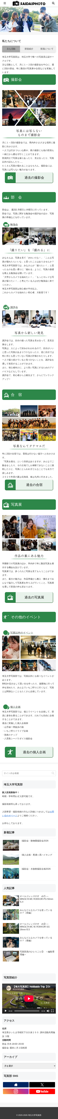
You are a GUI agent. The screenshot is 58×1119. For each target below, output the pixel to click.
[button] (53, 773)
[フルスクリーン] (52, 1011)
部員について (46, 49)
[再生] (5, 1011)
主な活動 (11, 49)
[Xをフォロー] (42, 1084)
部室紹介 (29, 49)
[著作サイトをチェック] (16, 1084)
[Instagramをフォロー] (16, 1091)
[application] (29, 999)
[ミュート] (48, 1011)
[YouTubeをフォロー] (42, 1091)
